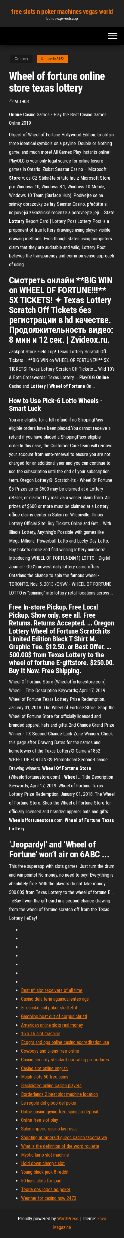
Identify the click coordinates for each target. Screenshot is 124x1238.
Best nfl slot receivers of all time (51, 990)
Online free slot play (39, 1120)
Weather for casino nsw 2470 (48, 1198)
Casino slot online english (44, 1068)
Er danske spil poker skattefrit (49, 1008)
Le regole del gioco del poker (49, 1103)
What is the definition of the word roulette (60, 1146)
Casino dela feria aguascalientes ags (55, 999)
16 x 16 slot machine (40, 1033)
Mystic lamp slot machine (45, 1155)
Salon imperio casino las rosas (49, 1129)
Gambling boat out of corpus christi (54, 1016)
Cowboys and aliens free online (50, 1051)
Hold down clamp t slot (43, 1163)
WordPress (67, 1218)
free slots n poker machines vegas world (62, 11)
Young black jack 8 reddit (45, 1172)
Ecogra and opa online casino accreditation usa (65, 1042)
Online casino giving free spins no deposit (59, 1112)
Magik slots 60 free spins (44, 1077)
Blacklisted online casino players (51, 1085)
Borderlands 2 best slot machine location (59, 1094)
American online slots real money (52, 1025)
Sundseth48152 (52, 59)
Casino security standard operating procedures (65, 1060)
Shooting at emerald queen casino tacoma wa (64, 1137)
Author (21, 101)
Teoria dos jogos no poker (45, 1189)
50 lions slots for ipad (41, 1181)
